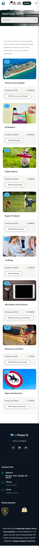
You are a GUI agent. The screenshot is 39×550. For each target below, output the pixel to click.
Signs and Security (13, 393)
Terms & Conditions (20, 441)
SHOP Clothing (13, 273)
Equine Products (12, 216)
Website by (19, 541)
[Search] (35, 20)
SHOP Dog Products (15, 185)
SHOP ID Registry (14, 140)
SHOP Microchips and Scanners (19, 318)
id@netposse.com (12, 493)
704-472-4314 (11, 485)
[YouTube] (19, 448)
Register (27, 3)
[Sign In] (19, 3)
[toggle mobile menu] (36, 3)
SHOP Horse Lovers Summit (18, 96)
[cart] (10, 3)
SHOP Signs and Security (17, 406)
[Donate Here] (14, 3)
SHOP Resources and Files (17, 362)
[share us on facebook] (13, 448)
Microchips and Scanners (16, 304)
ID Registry (10, 127)
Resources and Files (14, 349)
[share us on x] (26, 448)
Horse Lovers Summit (15, 83)
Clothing (9, 260)
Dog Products (11, 171)
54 (7, 328)
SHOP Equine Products (16, 229)
